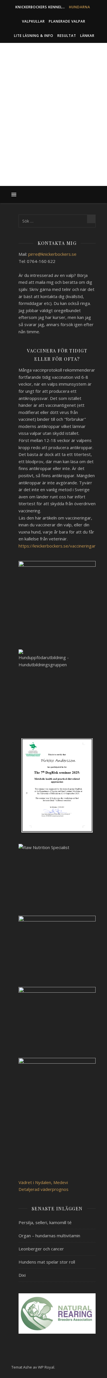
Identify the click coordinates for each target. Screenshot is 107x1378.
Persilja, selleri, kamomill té (45, 1222)
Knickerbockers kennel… (40, 7)
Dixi (22, 1275)
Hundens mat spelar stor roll (47, 1262)
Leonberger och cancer (41, 1249)
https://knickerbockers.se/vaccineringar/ (58, 546)
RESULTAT (66, 35)
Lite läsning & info (33, 35)
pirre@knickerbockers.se (52, 254)
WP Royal (46, 1367)
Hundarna (79, 7)
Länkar (87, 35)
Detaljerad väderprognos (43, 1189)
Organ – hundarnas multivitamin (49, 1235)
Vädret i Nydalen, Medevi (43, 1182)
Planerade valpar (67, 21)
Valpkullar (33, 21)
